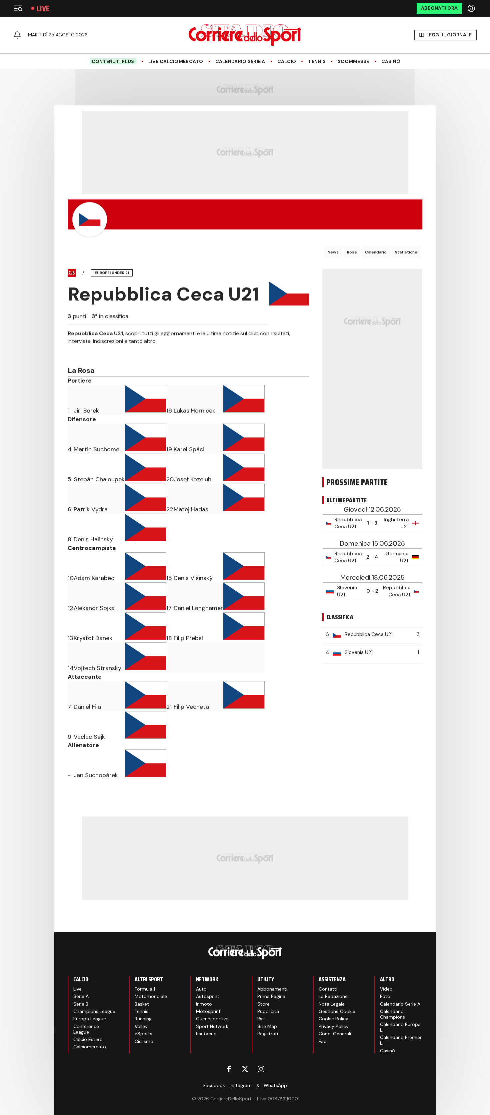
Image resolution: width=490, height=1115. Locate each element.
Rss (261, 1019)
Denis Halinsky (93, 539)
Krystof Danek (93, 638)
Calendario (376, 252)
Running (143, 1019)
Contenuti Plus (113, 61)
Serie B (80, 1004)
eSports (143, 1034)
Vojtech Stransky (97, 668)
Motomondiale (151, 996)
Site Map (267, 1026)
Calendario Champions (392, 1014)
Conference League (86, 1029)
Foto (385, 996)
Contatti (328, 989)
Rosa (352, 252)
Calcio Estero (88, 1039)
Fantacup (206, 1034)
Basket (142, 1004)
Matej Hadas (191, 509)
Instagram (241, 1085)
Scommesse (353, 61)
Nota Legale (332, 1004)
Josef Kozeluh (192, 479)
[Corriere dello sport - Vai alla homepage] (245, 35)
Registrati (267, 1034)
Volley (141, 1026)
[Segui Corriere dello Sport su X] (245, 1069)
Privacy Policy (334, 1026)
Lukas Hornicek (194, 411)
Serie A (81, 996)
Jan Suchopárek (96, 775)
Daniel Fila (87, 707)
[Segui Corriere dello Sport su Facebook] (229, 1069)
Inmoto (204, 1004)
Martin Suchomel (97, 449)
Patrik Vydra (91, 509)
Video (386, 989)
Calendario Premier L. (401, 1040)
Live (43, 8)
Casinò (391, 61)
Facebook (214, 1085)
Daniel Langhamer (198, 608)
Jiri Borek (86, 411)
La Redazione (333, 996)
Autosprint (207, 996)
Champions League (94, 1011)
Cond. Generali (335, 1034)
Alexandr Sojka (94, 608)
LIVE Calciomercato (175, 61)
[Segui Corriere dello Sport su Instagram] (261, 1069)
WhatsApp (275, 1085)
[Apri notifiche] (17, 35)
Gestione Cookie (337, 1011)
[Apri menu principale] (18, 8)
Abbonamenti (272, 989)
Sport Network (212, 1026)
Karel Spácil (190, 449)
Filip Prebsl (188, 638)
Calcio (286, 61)
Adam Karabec (94, 578)
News (333, 252)
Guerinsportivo (212, 1019)
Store (263, 1004)
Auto (201, 989)
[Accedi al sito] (472, 8)
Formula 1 (145, 989)
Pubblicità (268, 1011)
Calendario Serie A (240, 61)
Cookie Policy (333, 1019)
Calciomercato (89, 1047)
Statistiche (406, 252)
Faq (323, 1041)
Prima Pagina (271, 996)
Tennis (317, 61)
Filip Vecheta (191, 707)
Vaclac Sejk (89, 737)
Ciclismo (144, 1041)
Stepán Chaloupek (99, 479)
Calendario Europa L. (400, 1027)
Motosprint (208, 1011)
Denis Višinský (193, 578)
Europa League (89, 1019)
